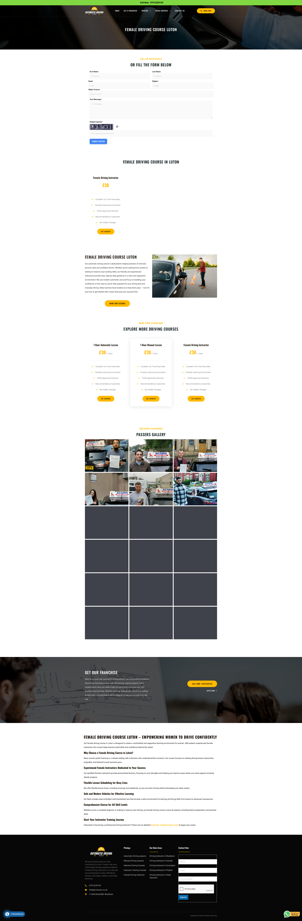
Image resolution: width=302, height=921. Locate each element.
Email (90, 81)
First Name (94, 72)
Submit (183, 897)
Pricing (145, 10)
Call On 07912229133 (151, 58)
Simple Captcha (96, 122)
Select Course (94, 90)
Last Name (156, 72)
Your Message (96, 99)
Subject (155, 81)
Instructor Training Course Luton (164, 825)
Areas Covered (161, 10)
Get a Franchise (130, 10)
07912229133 (156, 2)
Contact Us (180, 10)
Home (117, 10)
